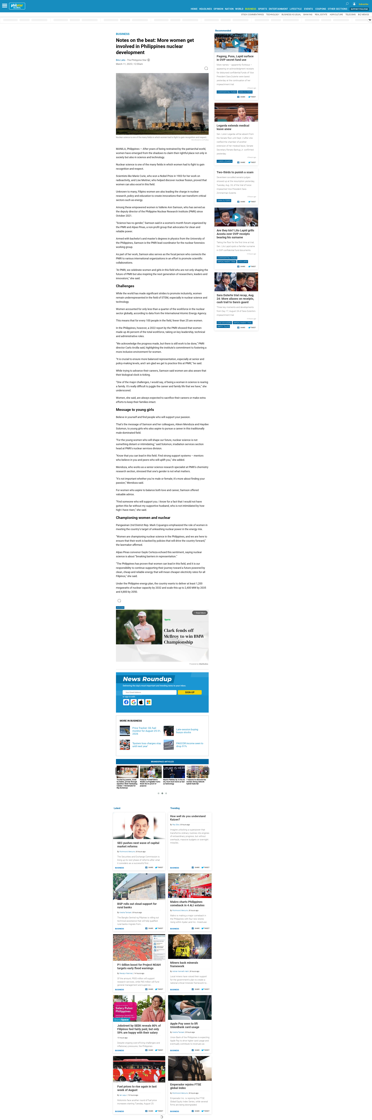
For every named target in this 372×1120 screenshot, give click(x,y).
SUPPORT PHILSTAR (359, 9)
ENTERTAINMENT (278, 9)
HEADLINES (205, 9)
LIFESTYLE (296, 9)
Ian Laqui (123, 1095)
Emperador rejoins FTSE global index (185, 1086)
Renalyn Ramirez (126, 973)
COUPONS (320, 9)
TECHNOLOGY (272, 14)
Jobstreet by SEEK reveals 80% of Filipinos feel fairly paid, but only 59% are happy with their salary (139, 1029)
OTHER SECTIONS (337, 9)
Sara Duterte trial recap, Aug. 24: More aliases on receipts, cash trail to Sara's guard (235, 298)
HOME (194, 9)
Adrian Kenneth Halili (180, 971)
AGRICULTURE (336, 14)
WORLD (239, 9)
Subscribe (363, 4)
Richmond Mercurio (180, 910)
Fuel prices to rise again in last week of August (137, 1088)
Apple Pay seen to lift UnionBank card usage (184, 1025)
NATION (229, 9)
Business (122, 34)
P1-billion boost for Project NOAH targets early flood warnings (139, 966)
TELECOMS (350, 14)
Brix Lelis (120, 60)
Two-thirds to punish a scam (235, 172)
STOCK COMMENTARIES (252, 14)
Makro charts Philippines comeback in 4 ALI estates (187, 903)
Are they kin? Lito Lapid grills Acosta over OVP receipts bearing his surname (235, 234)
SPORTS (262, 9)
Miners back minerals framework (184, 964)
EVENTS (308, 9)
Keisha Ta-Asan (178, 1032)
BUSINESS (250, 9)
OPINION (218, 9)
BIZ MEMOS (363, 14)
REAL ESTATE (321, 14)
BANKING (308, 14)
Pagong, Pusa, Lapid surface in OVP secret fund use (235, 58)
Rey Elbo (175, 825)
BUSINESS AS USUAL (291, 14)
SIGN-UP (189, 692)
